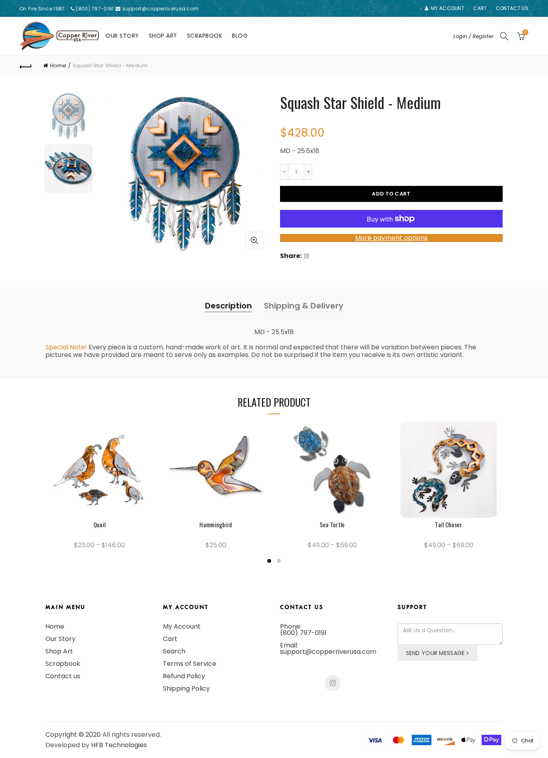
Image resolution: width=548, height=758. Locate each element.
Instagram (333, 683)
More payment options (391, 238)
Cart (480, 8)
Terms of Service (189, 663)
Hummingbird (215, 524)
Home (58, 65)
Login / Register (473, 36)
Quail (99, 524)
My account (447, 8)
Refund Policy (184, 676)
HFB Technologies (119, 745)
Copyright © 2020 (73, 734)
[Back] (26, 66)
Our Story (122, 36)
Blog (240, 36)
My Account (182, 626)
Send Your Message (435, 653)
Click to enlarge (254, 240)
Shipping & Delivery (303, 305)
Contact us (512, 8)
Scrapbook (205, 36)
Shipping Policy (186, 688)
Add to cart (391, 194)
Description (228, 305)
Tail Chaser (448, 524)
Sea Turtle (332, 524)
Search (174, 651)
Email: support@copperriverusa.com (328, 648)
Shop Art (163, 36)
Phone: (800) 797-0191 (303, 629)
